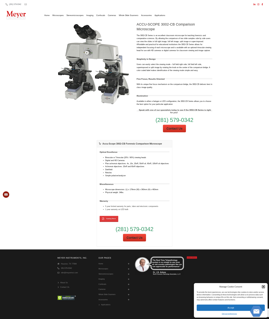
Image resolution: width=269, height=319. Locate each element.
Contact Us (174, 128)
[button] (263, 286)
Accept (231, 308)
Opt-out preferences (229, 314)
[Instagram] (258, 4)
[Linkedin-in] (254, 4)
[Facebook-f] (262, 4)
